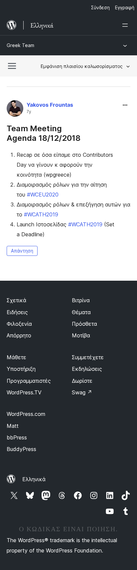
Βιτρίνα (81, 300)
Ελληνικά (34, 479)
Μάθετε (16, 357)
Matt (13, 426)
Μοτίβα (81, 335)
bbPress (17, 437)
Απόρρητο (19, 335)
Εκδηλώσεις (87, 369)
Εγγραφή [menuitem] (124, 7)
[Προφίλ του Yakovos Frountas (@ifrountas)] (15, 109)
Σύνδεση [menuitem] (100, 7)
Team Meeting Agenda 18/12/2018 (43, 133)
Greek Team (20, 45)
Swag (82, 392)
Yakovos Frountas (50, 104)
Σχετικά (16, 300)
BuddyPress (21, 449)
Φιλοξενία (19, 323)
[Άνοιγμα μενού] (126, 25)
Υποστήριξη (21, 369)
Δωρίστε (82, 380)
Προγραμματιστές (29, 380)
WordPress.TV (24, 392)
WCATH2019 (41, 214)
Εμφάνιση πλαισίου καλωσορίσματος (82, 66)
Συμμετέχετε (88, 357)
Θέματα (81, 312)
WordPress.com (26, 414)
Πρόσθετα (84, 323)
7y (29, 111)
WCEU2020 (43, 194)
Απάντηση (22, 251)
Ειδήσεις (17, 312)
